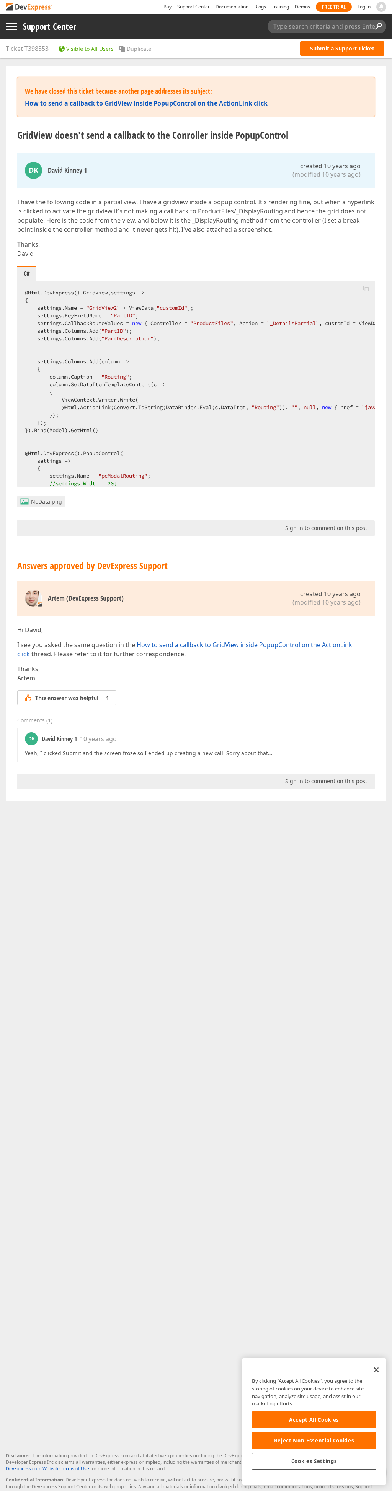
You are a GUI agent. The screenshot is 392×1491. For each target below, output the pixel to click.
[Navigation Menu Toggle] (11, 26)
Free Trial (334, 6)
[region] (314, 1421)
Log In (364, 6)
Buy (167, 6)
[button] (366, 288)
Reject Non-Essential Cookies (314, 1440)
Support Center (193, 6)
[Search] (378, 26)
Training (280, 6)
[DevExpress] (29, 7)
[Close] (376, 1369)
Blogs (260, 6)
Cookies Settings (314, 1461)
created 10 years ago (330, 166)
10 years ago (98, 739)
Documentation (232, 6)
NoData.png (46, 501)
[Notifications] (381, 7)
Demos (302, 6)
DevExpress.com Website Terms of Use (47, 1468)
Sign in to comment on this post (326, 528)
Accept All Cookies (314, 1419)
